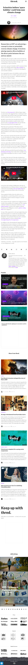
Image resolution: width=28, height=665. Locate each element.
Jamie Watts (6, 391)
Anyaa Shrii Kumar (11, 301)
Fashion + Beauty (6, 316)
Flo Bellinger (12, 284)
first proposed (10, 112)
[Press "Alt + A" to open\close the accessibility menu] (1, 663)
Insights (2, 483)
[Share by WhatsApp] (16, 249)
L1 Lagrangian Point (12, 122)
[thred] (14, 1)
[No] (26, 661)
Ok (14, 663)
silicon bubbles (20, 67)
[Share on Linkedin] (11, 249)
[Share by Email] (21, 249)
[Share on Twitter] (6, 249)
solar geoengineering (18, 188)
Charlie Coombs (7, 426)
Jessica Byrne (14, 22)
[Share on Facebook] (1, 249)
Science (4, 301)
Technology (3, 412)
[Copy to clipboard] (26, 249)
